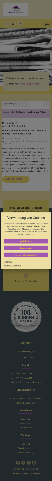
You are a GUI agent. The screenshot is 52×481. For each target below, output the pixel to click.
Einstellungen (26, 248)
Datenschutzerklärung (12, 265)
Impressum (8, 261)
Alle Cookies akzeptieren (26, 255)
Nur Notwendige (26, 241)
